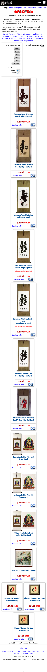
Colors (17, 60)
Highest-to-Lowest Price (37, 8)
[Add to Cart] (33, 124)
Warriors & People (9, 38)
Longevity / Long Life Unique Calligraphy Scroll (23, 216)
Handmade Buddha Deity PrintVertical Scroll (23, 496)
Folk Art (22, 38)
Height (17, 57)
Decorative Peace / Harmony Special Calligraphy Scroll (23, 166)
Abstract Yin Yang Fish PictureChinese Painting (34, 599)
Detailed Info (17, 125)
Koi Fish (29, 36)
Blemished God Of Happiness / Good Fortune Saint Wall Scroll (23, 419)
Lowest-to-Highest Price (17, 8)
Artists (17, 51)
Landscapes (38, 36)
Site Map (23, 648)
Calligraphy (38, 34)
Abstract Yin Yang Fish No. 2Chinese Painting (23, 629)
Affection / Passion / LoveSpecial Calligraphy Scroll (23, 375)
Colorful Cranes (17, 36)
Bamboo (5, 36)
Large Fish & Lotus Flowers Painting (23, 570)
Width (17, 54)
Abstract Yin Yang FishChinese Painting (12, 599)
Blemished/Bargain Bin (23, 41)
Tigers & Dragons (24, 34)
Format (17, 48)
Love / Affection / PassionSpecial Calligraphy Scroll (23, 266)
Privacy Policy (21, 651)
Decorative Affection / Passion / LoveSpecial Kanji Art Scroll (23, 321)
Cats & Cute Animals (35, 38)
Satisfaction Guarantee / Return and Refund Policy (29, 652)
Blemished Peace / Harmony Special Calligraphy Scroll (23, 115)
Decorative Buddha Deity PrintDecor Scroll (23, 458)
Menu (39, 3)
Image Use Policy (8, 651)
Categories (15, 63)
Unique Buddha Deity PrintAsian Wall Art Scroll (23, 534)
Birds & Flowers (9, 34)
